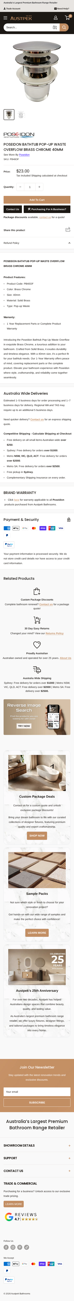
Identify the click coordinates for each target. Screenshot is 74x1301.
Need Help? (63, 8)
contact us (45, 217)
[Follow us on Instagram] (12, 1247)
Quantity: (9, 186)
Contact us (37, 419)
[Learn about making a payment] (37, 537)
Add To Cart (37, 199)
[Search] (64, 27)
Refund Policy (11, 242)
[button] (67, 17)
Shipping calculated (42, 175)
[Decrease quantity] (20, 187)
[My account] (55, 18)
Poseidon (24, 154)
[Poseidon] (22, 131)
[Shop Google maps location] (22, 1213)
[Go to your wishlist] (61, 17)
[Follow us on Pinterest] (19, 1247)
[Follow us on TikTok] (26, 1247)
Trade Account (13, 8)
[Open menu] (5, 17)
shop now (37, 835)
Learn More (13, 1204)
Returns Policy (55, 633)
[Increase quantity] (39, 187)
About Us (65, 658)
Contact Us (12, 209)
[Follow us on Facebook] (6, 1247)
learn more (37, 932)
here (16, 499)
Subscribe (37, 1102)
